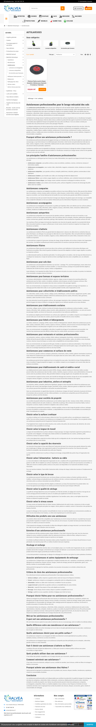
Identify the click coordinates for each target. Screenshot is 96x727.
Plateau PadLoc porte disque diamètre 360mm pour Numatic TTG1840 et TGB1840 (36, 83)
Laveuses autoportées (50, 48)
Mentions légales (39, 701)
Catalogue (37, 717)
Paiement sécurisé (40, 706)
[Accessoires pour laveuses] (67, 43)
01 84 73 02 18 (20, 1)
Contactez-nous (9, 1)
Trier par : (51, 54)
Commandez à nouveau (85, 1)
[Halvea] (12, 8)
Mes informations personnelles (63, 704)
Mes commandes (59, 698)
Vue (82, 54)
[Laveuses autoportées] (50, 43)
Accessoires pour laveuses (67, 48)
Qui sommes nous (40, 714)
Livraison (37, 698)
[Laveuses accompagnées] (33, 43)
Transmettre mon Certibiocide (63, 706)
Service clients (39, 709)
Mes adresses (59, 701)
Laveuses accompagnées (34, 48)
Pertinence (59, 54)
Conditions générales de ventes (43, 704)
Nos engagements (40, 712)
